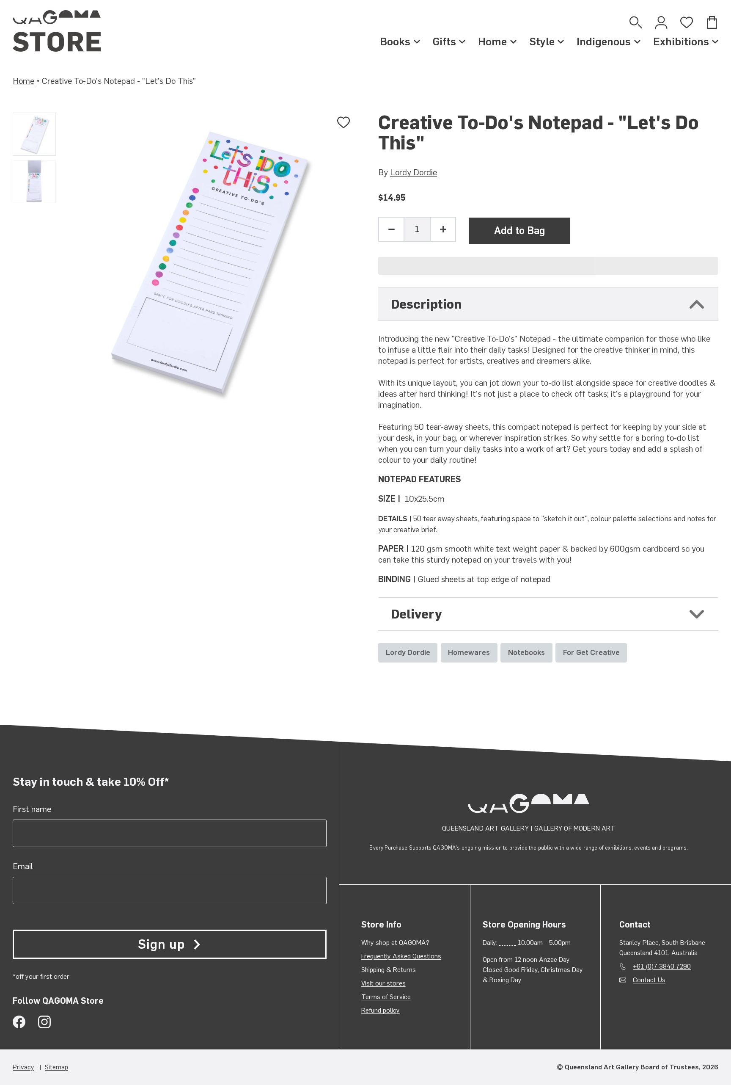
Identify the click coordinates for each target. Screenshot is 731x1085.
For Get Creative (591, 652)
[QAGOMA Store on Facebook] (19, 1022)
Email (23, 866)
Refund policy (380, 1010)
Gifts (444, 41)
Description (426, 304)
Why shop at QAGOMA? (395, 943)
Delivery (416, 614)
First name (32, 809)
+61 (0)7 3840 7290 (662, 966)
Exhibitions (681, 41)
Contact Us (649, 980)
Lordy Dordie (413, 172)
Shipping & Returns (388, 970)
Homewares (469, 652)
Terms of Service (386, 997)
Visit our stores (383, 983)
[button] (548, 266)
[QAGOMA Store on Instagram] (44, 1022)
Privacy (23, 1067)
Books (395, 41)
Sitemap (56, 1067)
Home (492, 41)
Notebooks (526, 652)
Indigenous (604, 41)
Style (542, 41)
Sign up (161, 944)
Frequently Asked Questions (401, 956)
